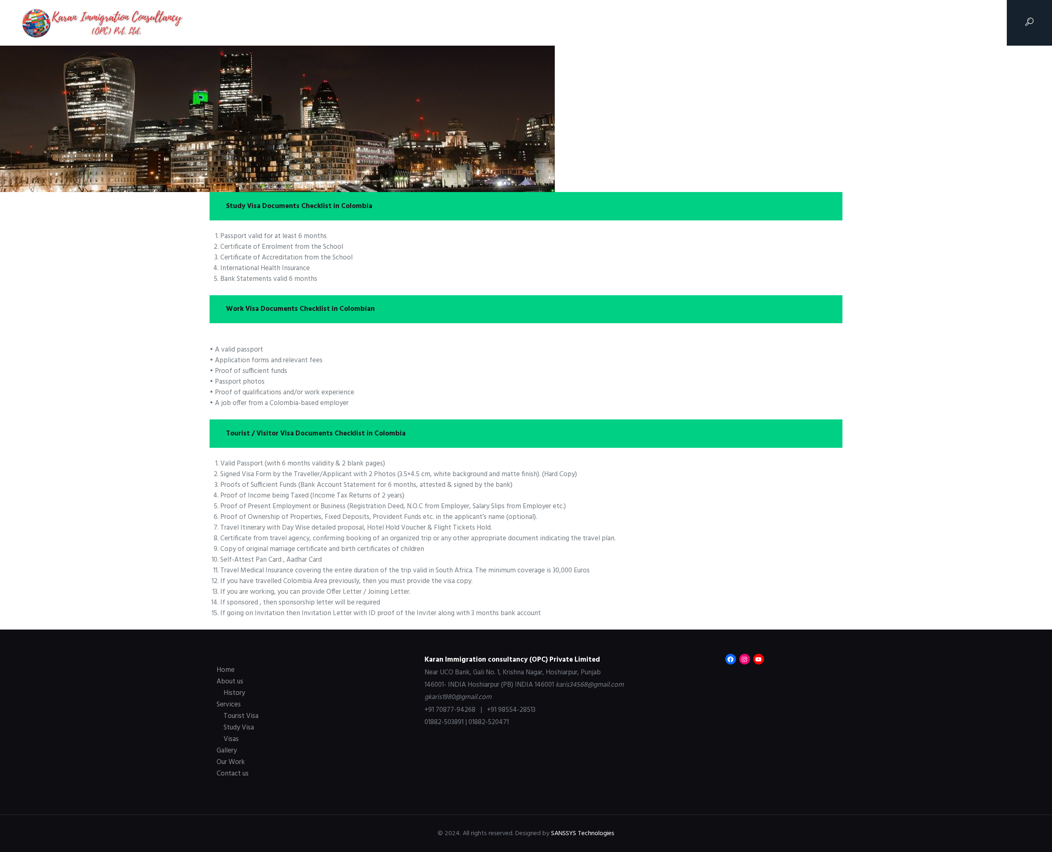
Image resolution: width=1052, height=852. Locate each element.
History (234, 693)
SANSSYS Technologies (582, 833)
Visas (231, 739)
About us (230, 681)
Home (226, 670)
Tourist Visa (241, 716)
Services (229, 704)
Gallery (227, 750)
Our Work (231, 762)
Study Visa (239, 727)
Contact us (233, 773)
